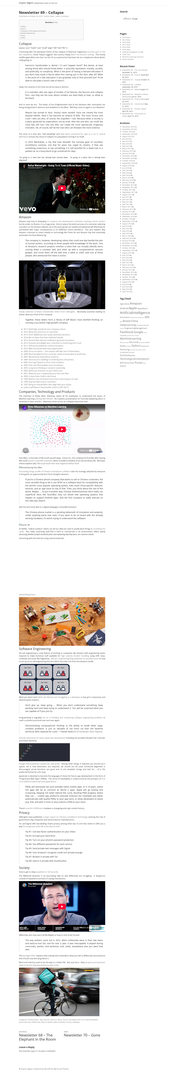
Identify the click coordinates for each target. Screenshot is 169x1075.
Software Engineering (27, 33)
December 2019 (128, 127)
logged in (34, 1051)
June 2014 (126, 287)
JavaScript (23, 1022)
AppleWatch (142, 308)
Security (132, 350)
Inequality (123, 335)
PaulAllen (62, 1022)
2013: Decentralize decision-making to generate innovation (49, 340)
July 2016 (125, 226)
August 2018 (127, 165)
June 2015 (126, 258)
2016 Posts (126, 42)
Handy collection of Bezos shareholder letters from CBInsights (47, 311)
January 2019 (127, 153)
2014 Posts (126, 37)
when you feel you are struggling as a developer (59, 697)
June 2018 (126, 170)
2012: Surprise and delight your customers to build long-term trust (52, 343)
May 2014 (126, 289)
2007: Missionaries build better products (41, 357)
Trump (138, 362)
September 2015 (128, 250)
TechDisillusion (127, 355)
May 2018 (126, 173)
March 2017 (126, 207)
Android (124, 308)
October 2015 (127, 248)
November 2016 (128, 216)
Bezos (59, 1020)
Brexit (126, 321)
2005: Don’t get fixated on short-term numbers (44, 362)
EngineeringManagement (136, 328)
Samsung (124, 349)
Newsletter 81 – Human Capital (134, 109)
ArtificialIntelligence (135, 312)
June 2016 (126, 228)
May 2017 (126, 202)
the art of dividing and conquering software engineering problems (72, 717)
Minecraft (142, 342)
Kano (29, 1022)
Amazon (23, 29)
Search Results (128, 59)
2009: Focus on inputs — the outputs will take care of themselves (52, 351)
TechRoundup (33, 1020)
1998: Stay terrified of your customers (40, 381)
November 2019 (128, 129)
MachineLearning (130, 338)
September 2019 (128, 134)
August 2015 (127, 253)
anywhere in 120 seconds (47, 872)
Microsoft (134, 342)
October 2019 (127, 132)
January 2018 (127, 182)
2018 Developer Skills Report (88, 731)
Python (136, 345)
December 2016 (128, 214)
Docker (122, 328)
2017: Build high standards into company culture (45, 329)
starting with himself (44, 398)
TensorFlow (129, 362)
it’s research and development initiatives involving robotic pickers (76, 221)
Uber (144, 363)
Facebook (126, 332)
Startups (131, 352)
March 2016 (126, 236)
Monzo (44, 1022)
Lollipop (136, 335)
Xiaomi (123, 366)
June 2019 (126, 141)
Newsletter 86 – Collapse (131, 84)
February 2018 (127, 180)
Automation (125, 317)
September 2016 (128, 221)
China (65, 1020)
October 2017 (127, 190)
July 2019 (125, 139)
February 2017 (127, 209)
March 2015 (126, 265)
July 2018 (125, 168)
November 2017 (128, 187)
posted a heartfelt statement (40, 460)
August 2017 (127, 195)
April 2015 (126, 262)
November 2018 (128, 158)
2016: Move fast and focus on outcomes (41, 332)
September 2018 (128, 163)
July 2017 (125, 197)
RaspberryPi (145, 346)
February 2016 (127, 238)
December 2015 (128, 243)
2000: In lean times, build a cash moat (40, 376)
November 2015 (128, 245)
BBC (121, 321)
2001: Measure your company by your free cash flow (46, 373)
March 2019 (126, 148)
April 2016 (126, 233)
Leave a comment (62, 16)
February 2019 (127, 151)
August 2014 (127, 282)
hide (55, 22)
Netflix (49, 1022)
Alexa (127, 303)
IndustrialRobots (91, 1020)
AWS (147, 317)
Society (22, 38)
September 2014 (128, 279)
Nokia (55, 1022)
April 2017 (126, 204)
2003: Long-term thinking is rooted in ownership (44, 368)
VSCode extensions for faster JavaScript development (42, 738)
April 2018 (126, 175)
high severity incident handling (75, 656)
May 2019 (126, 144)
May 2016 (126, 231)
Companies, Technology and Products (33, 31)
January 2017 (127, 211)
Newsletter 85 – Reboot (131, 89)
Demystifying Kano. (27, 594)
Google (138, 332)
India (145, 332)
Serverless (138, 350)
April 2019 (126, 146)
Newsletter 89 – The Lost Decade (134, 70)
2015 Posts (126, 40)
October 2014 (127, 277)
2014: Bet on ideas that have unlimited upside (43, 337)
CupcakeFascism (74, 1020)
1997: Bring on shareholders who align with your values (47, 384)
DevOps (146, 325)
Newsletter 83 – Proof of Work (133, 99)
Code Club (126, 54)
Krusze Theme (62, 1069)
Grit (83, 1020)
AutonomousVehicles (137, 317)
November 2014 (128, 275)
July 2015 (125, 255)
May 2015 (126, 260)
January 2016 (127, 241)
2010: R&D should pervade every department (43, 348)
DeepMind (139, 325)
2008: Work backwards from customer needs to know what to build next (55, 354)
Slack (144, 350)
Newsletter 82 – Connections (133, 104)
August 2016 (127, 224)
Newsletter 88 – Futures (131, 75)
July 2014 (125, 284)
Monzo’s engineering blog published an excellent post (74, 658)
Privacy (22, 35)
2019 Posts (126, 49)
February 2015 (127, 267)
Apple (133, 308)
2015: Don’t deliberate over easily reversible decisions (47, 334)
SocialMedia (124, 352)
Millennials (36, 1022)
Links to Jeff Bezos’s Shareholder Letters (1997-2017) (46, 387)
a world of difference (35, 808)
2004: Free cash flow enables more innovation (43, 365)
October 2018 (127, 161)
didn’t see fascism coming (82, 54)
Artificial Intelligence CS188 (132, 52)
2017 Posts (126, 45)
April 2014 (126, 291)
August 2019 (127, 136)
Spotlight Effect (29, 955)
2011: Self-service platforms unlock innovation (43, 345)
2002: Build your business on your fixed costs (43, 370)
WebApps (76, 1022)
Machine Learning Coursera (133, 57)
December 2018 (128, 156)
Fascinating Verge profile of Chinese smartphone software (44, 471)
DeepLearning (128, 324)
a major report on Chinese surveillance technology (65, 817)
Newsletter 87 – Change (131, 80)
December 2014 (128, 272)
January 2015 (127, 270)
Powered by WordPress (44, 1069)
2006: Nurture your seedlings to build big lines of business (49, 359)
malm (52, 16)
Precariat (128, 346)
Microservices (124, 342)
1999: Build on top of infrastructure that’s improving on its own (51, 379)
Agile (122, 304)
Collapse (23, 26)
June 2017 (126, 199)
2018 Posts (126, 47)
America (53, 1020)
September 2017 (128, 192)
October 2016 (127, 219)
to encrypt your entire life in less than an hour (41, 826)
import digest (26, 3)
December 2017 (128, 185)
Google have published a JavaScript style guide (39, 763)
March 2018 (126, 178)
